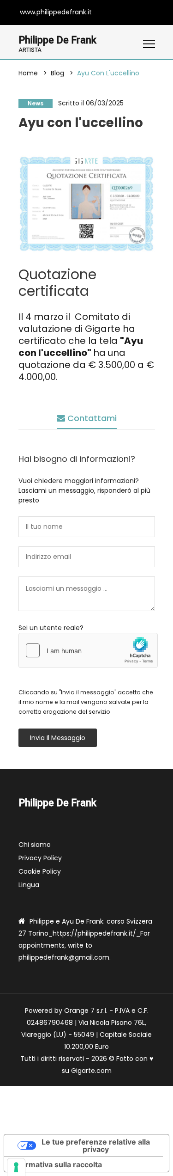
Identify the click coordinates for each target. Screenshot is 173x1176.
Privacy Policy (40, 858)
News (35, 103)
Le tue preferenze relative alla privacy (96, 1145)
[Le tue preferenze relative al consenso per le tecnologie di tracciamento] (16, 1167)
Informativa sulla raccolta (57, 1164)
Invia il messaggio (57, 737)
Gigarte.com (91, 1070)
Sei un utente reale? (51, 627)
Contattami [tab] (91, 418)
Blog (57, 73)
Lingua (28, 884)
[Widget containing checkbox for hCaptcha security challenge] (88, 650)
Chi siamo (34, 844)
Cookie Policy (39, 871)
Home (28, 73)
